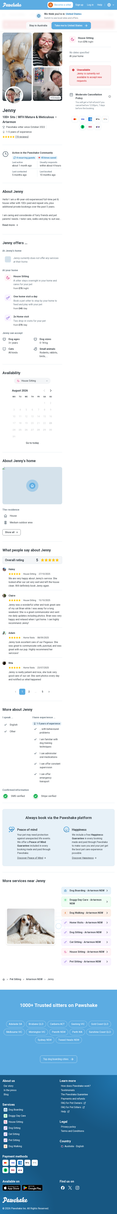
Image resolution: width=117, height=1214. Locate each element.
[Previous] (15, 692)
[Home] (3, 979)
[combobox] (32, 381)
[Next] (49, 692)
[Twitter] (70, 1188)
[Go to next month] (51, 391)
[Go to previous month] (44, 391)
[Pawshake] (12, 5)
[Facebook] (63, 1188)
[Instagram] (77, 1188)
